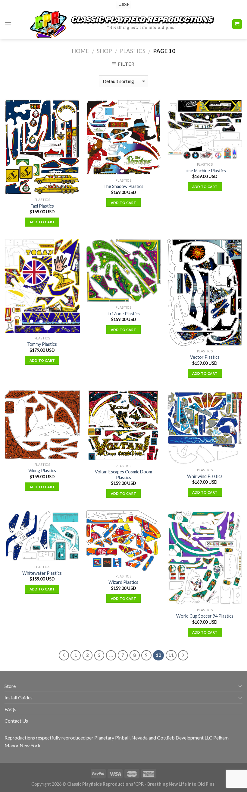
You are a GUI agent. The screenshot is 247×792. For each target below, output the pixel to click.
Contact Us (16, 721)
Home (80, 51)
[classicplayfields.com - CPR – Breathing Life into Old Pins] (121, 24)
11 (171, 655)
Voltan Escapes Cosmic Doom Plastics (123, 474)
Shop (104, 51)
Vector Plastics (205, 357)
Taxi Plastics (42, 205)
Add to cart (42, 222)
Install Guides (19, 697)
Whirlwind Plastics (205, 476)
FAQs (10, 709)
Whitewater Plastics (42, 573)
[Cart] (237, 24)
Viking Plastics (42, 470)
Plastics (132, 51)
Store (10, 686)
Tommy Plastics (42, 344)
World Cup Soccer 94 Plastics (204, 616)
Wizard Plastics (123, 582)
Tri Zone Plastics (123, 313)
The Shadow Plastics (123, 186)
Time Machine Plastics (204, 170)
